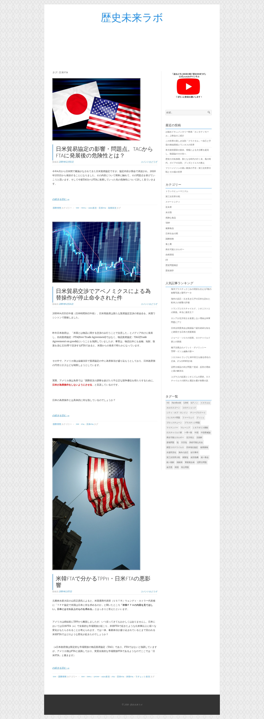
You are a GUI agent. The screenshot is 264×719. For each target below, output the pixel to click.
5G (168, 402)
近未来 (169, 207)
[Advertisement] (132, 44)
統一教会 (205, 457)
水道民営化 (171, 452)
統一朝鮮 (170, 462)
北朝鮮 (199, 437)
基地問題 (170, 442)
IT (167, 260)
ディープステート (198, 412)
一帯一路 (188, 432)
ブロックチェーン (174, 422)
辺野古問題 (202, 462)
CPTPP (96, 677)
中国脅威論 (206, 432)
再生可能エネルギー (175, 249)
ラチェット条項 (143, 677)
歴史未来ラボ (132, 18)
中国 (196, 432)
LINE (186, 402)
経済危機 (194, 457)
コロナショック (189, 407)
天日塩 (184, 442)
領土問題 (185, 467)
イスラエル (205, 402)
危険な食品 (171, 217)
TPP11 (83, 208)
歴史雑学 (170, 270)
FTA (82, 424)
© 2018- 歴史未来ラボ (132, 704)
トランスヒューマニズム (177, 191)
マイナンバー (172, 427)
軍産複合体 (190, 462)
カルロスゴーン (173, 407)
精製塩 (185, 457)
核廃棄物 (204, 447)
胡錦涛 (179, 462)
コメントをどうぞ (149, 162)
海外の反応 (183, 452)
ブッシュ (200, 417)
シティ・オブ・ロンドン (177, 412)
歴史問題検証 (172, 265)
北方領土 (190, 437)
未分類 (169, 212)
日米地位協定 (192, 447)
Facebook (176, 402)
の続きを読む (60, 199)
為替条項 (112, 208)
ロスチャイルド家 (174, 432)
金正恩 (169, 467)
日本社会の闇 (172, 233)
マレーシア (185, 427)
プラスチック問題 (192, 422)
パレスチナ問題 (173, 417)
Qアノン (194, 402)
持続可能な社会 (196, 442)
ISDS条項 (92, 208)
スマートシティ (173, 201)
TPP (77, 208)
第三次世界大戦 (173, 196)
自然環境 (170, 254)
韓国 (177, 467)
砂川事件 (194, 452)
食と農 (169, 244)
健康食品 (170, 228)
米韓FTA (129, 677)
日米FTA (102, 208)
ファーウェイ (188, 417)
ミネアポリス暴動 (200, 427)
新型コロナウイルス (175, 447)
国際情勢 (57, 208)
